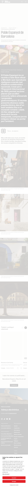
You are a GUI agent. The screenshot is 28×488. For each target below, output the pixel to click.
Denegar (14, 481)
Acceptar (14, 477)
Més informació (5, 474)
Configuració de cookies (14, 484)
